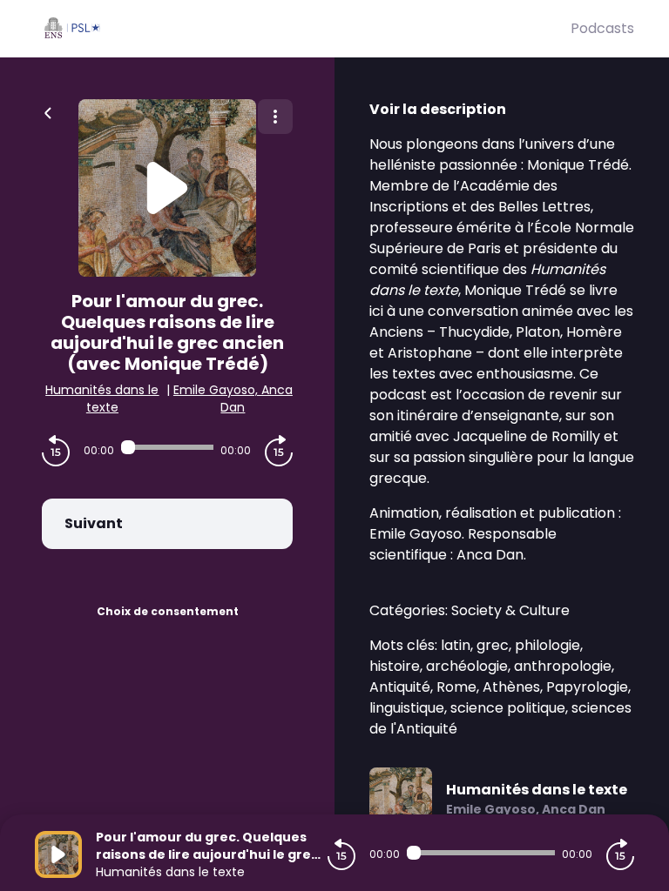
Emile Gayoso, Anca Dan (233, 398)
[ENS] (303, 28)
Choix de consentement (168, 611)
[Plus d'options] (275, 116)
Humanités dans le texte (102, 398)
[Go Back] (47, 111)
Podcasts (602, 28)
